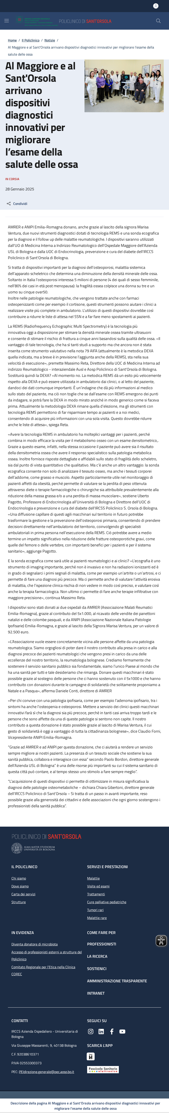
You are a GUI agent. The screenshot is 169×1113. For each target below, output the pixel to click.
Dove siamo (20, 886)
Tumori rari (95, 909)
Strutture (18, 902)
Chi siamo (18, 878)
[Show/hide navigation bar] (7, 20)
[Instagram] (90, 1031)
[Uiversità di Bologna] (84, 848)
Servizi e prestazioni (107, 867)
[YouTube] (122, 1031)
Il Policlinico (30, 40)
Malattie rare (97, 917)
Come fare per (101, 933)
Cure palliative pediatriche (106, 902)
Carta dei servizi (23, 894)
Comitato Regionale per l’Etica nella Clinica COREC (43, 970)
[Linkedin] (101, 1031)
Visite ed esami (98, 886)
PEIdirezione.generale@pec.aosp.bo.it (46, 1071)
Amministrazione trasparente (117, 981)
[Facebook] (111, 1031)
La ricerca (97, 956)
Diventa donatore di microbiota (34, 944)
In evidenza (22, 933)
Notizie (49, 40)
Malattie (93, 878)
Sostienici (97, 969)
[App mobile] (90, 1056)
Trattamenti (96, 894)
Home (12, 40)
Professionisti (101, 944)
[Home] (76, 21)
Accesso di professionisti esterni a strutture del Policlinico (46, 955)
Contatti (20, 1021)
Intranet (96, 993)
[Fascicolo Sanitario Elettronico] (103, 1069)
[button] (158, 20)
